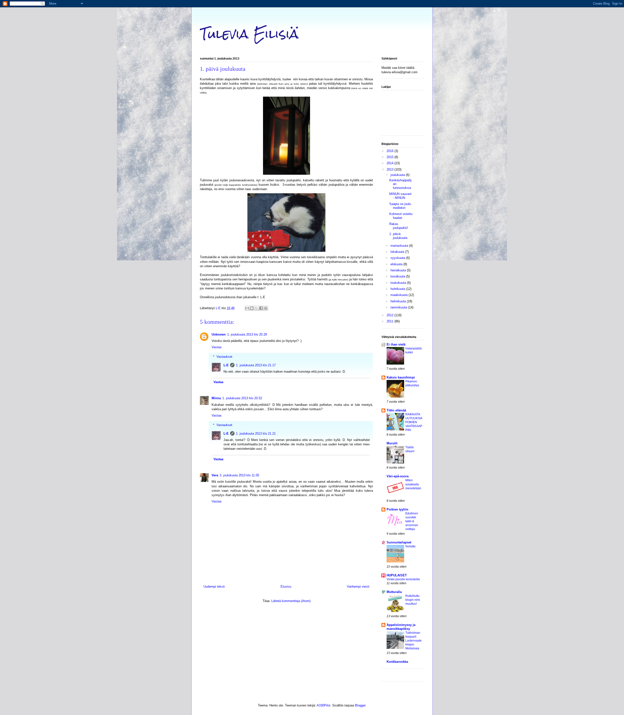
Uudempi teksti (214, 586)
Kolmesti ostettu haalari (400, 216)
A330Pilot (323, 705)
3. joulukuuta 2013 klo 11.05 (239, 475)
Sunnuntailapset (399, 542)
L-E (226, 365)
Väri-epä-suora (398, 476)
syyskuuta (398, 258)
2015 (390, 157)
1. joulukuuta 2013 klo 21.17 (256, 365)
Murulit (392, 443)
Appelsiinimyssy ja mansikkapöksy (401, 627)
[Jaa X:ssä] (256, 308)
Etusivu (286, 586)
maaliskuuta (399, 295)
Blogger (360, 705)
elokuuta (396, 264)
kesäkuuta (398, 276)
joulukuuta (398, 175)
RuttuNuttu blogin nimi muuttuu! (412, 599)
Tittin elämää (396, 410)
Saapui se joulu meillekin (400, 206)
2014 (390, 163)
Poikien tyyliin (397, 509)
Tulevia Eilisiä (249, 34)
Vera (215, 475)
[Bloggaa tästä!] (251, 308)
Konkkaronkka (397, 662)
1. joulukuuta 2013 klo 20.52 (242, 398)
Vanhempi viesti (358, 586)
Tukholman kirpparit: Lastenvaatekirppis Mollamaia (413, 640)
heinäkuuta (398, 270)
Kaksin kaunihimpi (401, 377)
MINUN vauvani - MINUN (400, 196)
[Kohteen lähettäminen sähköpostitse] (247, 308)
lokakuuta (397, 252)
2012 (390, 315)
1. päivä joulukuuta (398, 236)
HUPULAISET (397, 575)
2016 (390, 151)
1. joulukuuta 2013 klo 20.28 (247, 334)
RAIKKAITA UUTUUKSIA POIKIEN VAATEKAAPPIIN (413, 422)
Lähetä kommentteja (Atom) (291, 601)
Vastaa (216, 347)
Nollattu (410, 546)
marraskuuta (399, 245)
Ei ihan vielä (396, 344)
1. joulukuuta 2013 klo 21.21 (256, 433)
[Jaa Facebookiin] (261, 308)
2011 (390, 321)
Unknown (219, 334)
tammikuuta (399, 307)
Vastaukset (224, 356)
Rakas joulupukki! (398, 226)
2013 (390, 169)
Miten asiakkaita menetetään (413, 484)
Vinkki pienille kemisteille (403, 579)
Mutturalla (394, 592)
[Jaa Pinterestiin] (265, 308)
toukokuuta (398, 283)
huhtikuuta (398, 289)
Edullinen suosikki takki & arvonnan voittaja (411, 521)
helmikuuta (398, 301)
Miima (216, 398)
